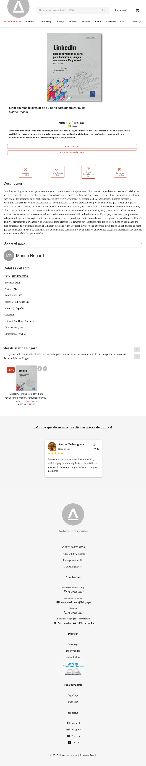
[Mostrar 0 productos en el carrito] (137, 10)
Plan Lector (12, 21)
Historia (86, 21)
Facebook (75, 723)
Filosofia (73, 21)
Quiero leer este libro (120, 174)
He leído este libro (57, 174)
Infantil (98, 21)
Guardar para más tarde (72, 152)
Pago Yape (73, 695)
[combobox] (67, 10)
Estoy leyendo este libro (88, 174)
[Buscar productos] (104, 10)
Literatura (111, 21)
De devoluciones (73, 657)
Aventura (29, 21)
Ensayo (60, 21)
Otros (123, 21)
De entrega (73, 644)
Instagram (76, 729)
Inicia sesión (121, 10)
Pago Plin (73, 701)
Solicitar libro (72, 146)
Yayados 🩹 (136, 21)
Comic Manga (46, 21)
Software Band (87, 755)
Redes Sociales (25, 321)
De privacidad (73, 650)
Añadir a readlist (25, 174)
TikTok (75, 742)
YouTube (75, 736)
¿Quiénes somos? (73, 566)
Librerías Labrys (68, 755)
